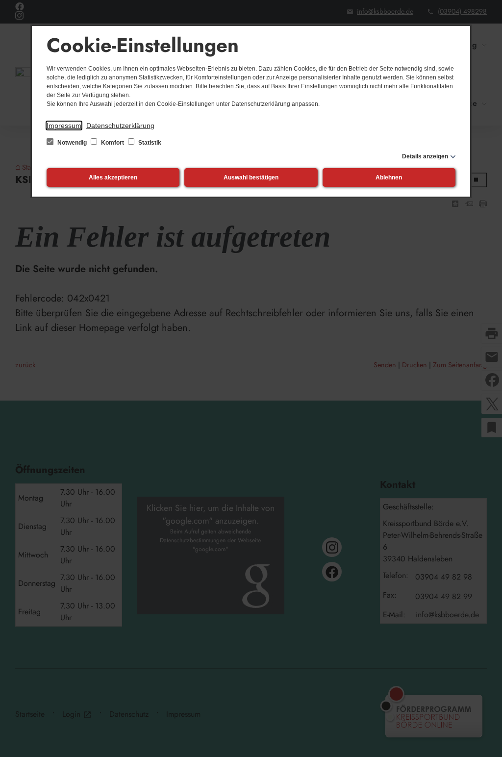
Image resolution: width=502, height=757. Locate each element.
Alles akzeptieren (113, 177)
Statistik (149, 142)
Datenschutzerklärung (120, 125)
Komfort (113, 142)
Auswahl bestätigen (251, 177)
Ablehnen (389, 177)
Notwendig (72, 142)
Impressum (64, 125)
